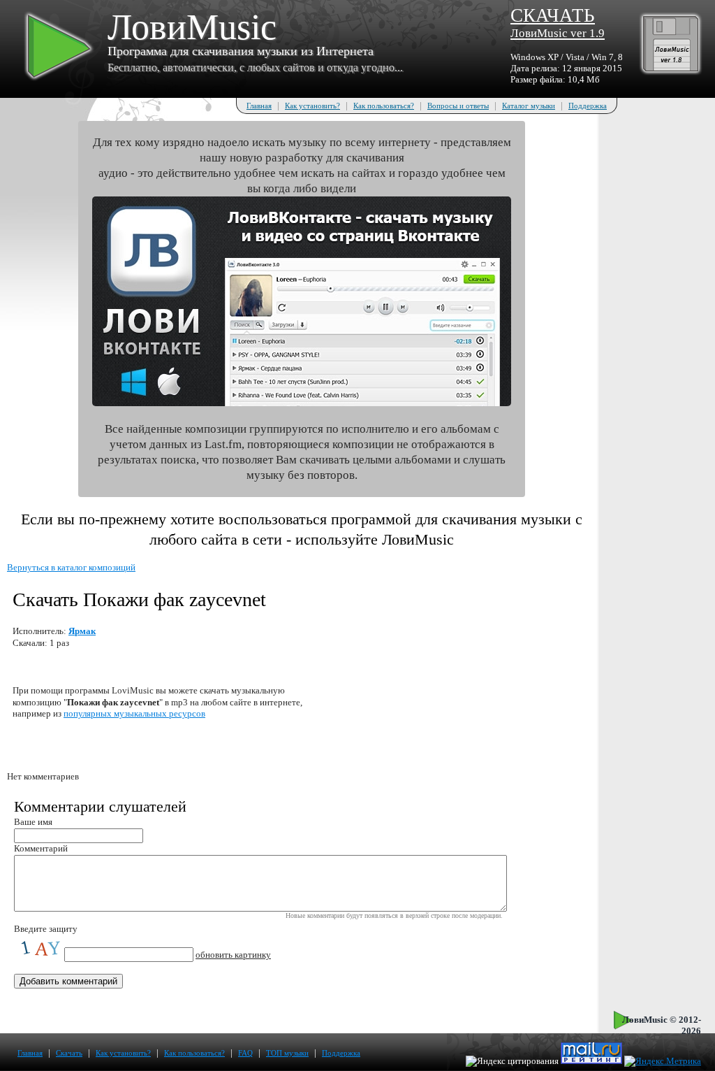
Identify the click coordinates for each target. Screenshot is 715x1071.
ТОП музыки (287, 1053)
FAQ (245, 1053)
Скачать (69, 1053)
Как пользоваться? (383, 105)
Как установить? (312, 105)
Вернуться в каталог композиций (71, 567)
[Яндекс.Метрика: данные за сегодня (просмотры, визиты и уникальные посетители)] (662, 1061)
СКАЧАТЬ (557, 22)
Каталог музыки (528, 105)
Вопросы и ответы (458, 105)
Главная (259, 105)
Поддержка (587, 105)
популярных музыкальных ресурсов (134, 713)
